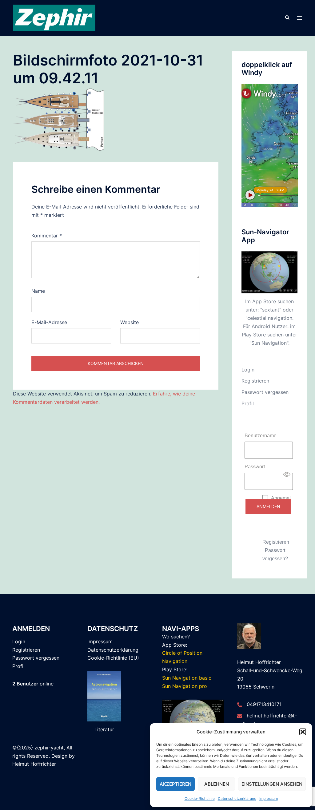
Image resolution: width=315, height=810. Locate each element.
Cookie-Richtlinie (200, 798)
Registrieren (255, 381)
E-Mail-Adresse (49, 322)
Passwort (255, 466)
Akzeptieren (175, 784)
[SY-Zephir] (54, 17)
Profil (247, 403)
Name (38, 291)
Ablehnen (216, 784)
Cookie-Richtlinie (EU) (113, 658)
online (33, 684)
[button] (303, 732)
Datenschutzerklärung (237, 798)
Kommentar (46, 235)
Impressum (268, 798)
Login (247, 370)
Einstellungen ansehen (271, 784)
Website (129, 322)
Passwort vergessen (265, 392)
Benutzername (261, 435)
